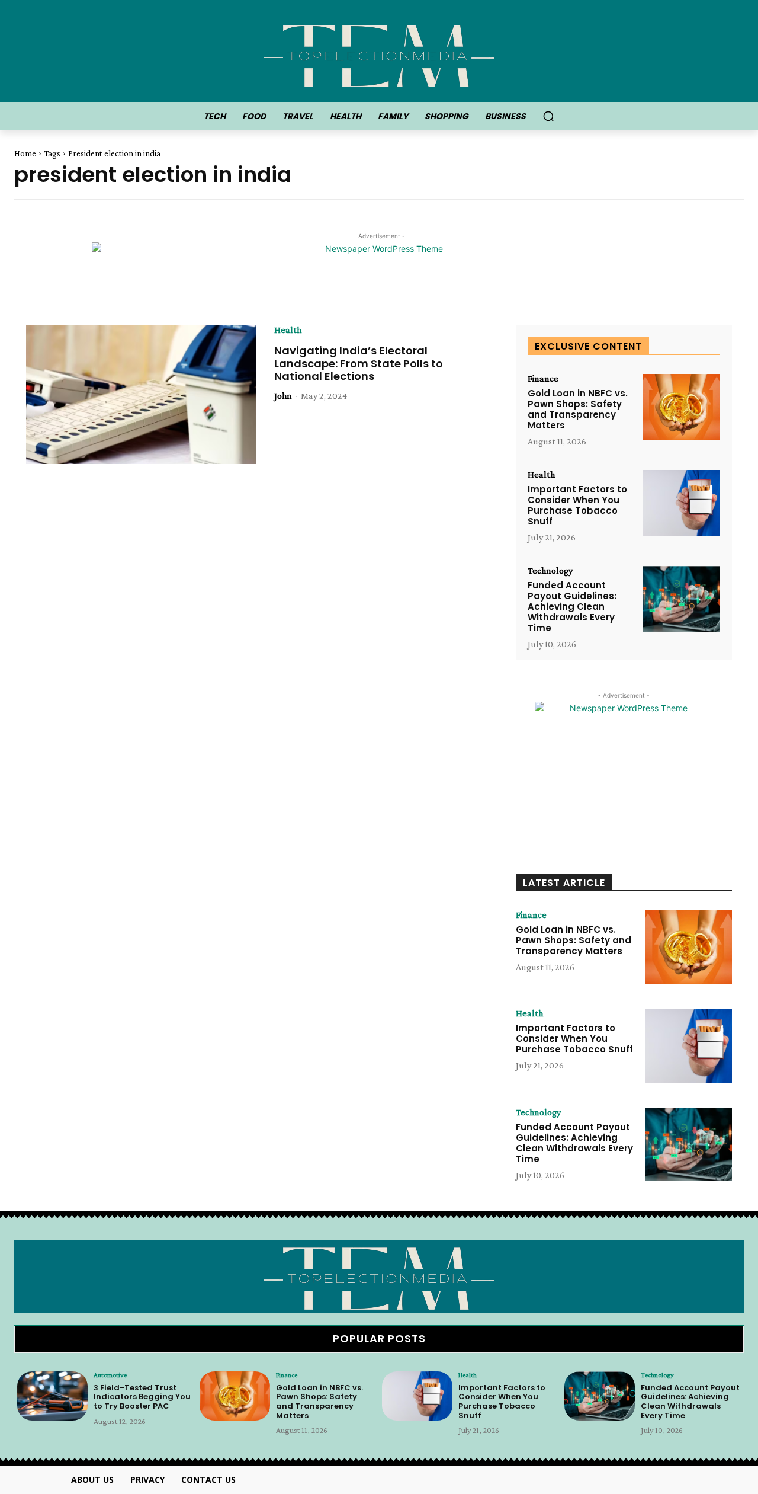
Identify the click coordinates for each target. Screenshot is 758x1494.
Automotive (110, 1374)
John (283, 396)
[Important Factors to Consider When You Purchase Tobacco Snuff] (681, 503)
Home (25, 153)
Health (287, 330)
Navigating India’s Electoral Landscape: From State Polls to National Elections (358, 363)
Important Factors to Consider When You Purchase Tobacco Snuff (577, 505)
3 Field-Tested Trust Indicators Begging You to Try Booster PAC (142, 1397)
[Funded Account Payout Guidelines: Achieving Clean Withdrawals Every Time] (681, 599)
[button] (548, 116)
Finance (543, 378)
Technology (550, 570)
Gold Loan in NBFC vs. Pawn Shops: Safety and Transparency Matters (578, 409)
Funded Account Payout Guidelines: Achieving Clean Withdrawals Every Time (572, 606)
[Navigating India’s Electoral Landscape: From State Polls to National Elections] (141, 394)
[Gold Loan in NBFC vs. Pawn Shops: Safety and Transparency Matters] (681, 407)
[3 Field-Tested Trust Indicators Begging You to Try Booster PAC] (52, 1396)
